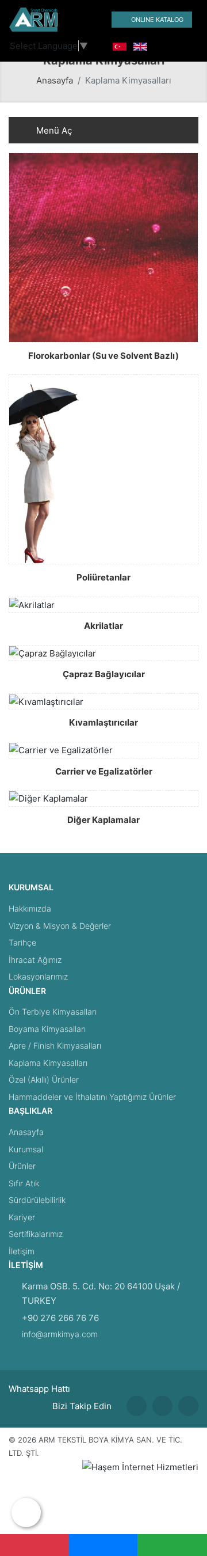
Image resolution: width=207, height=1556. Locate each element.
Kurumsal (26, 1149)
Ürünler (22, 1166)
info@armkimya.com (60, 1334)
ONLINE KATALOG (157, 20)
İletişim (21, 1251)
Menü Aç (53, 130)
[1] (86, 20)
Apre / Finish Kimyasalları (55, 1045)
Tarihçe (22, 942)
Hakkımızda (30, 908)
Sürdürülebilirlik (37, 1200)
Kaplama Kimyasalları (48, 1063)
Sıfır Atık (24, 1183)
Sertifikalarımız (36, 1234)
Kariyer (22, 1217)
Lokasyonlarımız (38, 976)
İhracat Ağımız (35, 960)
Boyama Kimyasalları (47, 1029)
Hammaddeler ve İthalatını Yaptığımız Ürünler (92, 1097)
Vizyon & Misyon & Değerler (60, 926)
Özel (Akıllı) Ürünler (44, 1079)
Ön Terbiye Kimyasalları (53, 1011)
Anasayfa (54, 80)
